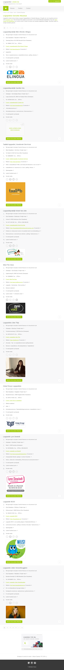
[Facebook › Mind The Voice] (10, 300)
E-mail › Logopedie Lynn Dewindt (13, 451)
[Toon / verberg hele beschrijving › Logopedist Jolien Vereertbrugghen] (32, 588)
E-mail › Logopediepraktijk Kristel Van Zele (15, 225)
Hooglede (17, 391)
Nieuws (12, 8)
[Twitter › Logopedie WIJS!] (7, 536)
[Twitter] (28, 663)
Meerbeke (17, 573)
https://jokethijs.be (14, 340)
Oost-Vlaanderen (9, 37)
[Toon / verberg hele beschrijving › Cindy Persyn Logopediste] (32, 406)
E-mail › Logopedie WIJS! (11, 516)
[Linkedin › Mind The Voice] (13, 300)
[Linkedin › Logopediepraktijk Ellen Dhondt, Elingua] (13, 67)
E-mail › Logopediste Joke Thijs (13, 337)
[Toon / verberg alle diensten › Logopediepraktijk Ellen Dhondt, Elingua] (32, 55)
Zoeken (20, 8)
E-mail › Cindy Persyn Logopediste (14, 400)
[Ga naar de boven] (59, 82)
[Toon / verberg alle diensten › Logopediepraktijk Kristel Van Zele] (32, 234)
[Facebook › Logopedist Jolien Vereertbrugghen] (10, 603)
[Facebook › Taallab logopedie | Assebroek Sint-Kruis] (10, 179)
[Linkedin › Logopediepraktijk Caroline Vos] (13, 120)
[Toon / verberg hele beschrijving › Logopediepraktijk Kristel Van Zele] (32, 231)
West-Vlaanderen (10, 150)
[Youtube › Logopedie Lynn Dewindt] (16, 471)
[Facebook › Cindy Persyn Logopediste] (10, 418)
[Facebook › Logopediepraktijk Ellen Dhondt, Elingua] (10, 67)
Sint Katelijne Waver (16, 93)
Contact (28, 8)
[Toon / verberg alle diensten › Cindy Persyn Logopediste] (32, 409)
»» (22, 28)
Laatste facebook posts (12, 60)
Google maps (23, 37)
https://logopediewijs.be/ (15, 519)
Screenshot (24, 49)
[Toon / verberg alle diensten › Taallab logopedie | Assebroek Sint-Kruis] (32, 167)
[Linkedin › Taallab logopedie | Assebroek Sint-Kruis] (13, 179)
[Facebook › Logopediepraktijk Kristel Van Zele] (10, 245)
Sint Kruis (17, 150)
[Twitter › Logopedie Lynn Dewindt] (7, 471)
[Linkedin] (35, 663)
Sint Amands (15, 270)
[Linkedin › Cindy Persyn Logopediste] (13, 418)
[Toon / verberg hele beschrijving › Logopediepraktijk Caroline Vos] (32, 108)
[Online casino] (33, 634)
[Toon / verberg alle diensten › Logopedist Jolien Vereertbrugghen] (32, 591)
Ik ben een (54, 1)
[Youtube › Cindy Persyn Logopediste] (16, 418)
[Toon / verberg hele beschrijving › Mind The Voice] (32, 285)
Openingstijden (10, 170)
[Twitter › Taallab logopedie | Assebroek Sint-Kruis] (7, 179)
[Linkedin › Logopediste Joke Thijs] (13, 355)
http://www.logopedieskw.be (16, 105)
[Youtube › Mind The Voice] (16, 300)
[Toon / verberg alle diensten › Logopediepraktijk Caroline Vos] (32, 111)
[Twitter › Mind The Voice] (7, 300)
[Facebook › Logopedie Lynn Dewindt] (10, 471)
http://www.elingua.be (15, 49)
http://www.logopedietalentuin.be (17, 585)
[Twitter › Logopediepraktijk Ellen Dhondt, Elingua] (7, 67)
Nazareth (17, 37)
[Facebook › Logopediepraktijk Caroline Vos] (10, 120)
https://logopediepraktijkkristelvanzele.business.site (21, 228)
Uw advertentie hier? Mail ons (32, 649)
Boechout (14, 328)
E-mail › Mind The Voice (11, 279)
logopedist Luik (9, 19)
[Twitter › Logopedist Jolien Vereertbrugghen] (7, 603)
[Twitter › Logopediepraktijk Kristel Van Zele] (7, 245)
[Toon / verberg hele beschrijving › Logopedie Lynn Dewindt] (32, 457)
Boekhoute (17, 216)
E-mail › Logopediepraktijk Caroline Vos (15, 102)
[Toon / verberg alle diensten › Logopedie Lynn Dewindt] (32, 460)
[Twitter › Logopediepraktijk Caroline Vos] (7, 120)
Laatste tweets (10, 293)
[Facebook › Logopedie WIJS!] (10, 536)
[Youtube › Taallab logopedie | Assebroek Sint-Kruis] (16, 179)
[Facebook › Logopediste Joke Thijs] (10, 355)
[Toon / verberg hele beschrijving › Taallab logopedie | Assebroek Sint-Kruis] (32, 164)
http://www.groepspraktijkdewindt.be (18, 454)
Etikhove (17, 507)
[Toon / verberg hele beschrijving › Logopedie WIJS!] (32, 522)
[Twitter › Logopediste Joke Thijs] (7, 355)
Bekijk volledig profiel (14, 82)
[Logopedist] (5, 8)
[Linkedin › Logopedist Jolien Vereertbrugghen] (13, 603)
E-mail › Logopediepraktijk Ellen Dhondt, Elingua (17, 46)
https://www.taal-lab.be (15, 161)
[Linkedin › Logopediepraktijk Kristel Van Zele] (13, 245)
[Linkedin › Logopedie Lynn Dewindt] (13, 471)
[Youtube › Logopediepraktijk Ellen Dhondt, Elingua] (16, 67)
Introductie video (19, 293)
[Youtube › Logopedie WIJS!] (16, 536)
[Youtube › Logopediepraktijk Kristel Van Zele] (16, 245)
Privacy (34, 666)
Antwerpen (8, 93)
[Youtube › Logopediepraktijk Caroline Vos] (16, 120)
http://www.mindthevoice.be (16, 282)
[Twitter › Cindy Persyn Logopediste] (7, 418)
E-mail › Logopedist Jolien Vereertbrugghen (15, 582)
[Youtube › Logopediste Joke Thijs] (16, 355)
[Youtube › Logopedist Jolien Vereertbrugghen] (16, 603)
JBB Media (31, 666)
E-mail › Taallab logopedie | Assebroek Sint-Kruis (17, 158)
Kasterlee (14, 442)
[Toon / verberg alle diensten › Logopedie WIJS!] (32, 525)
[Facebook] (32, 663)
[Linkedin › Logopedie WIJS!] (13, 536)
